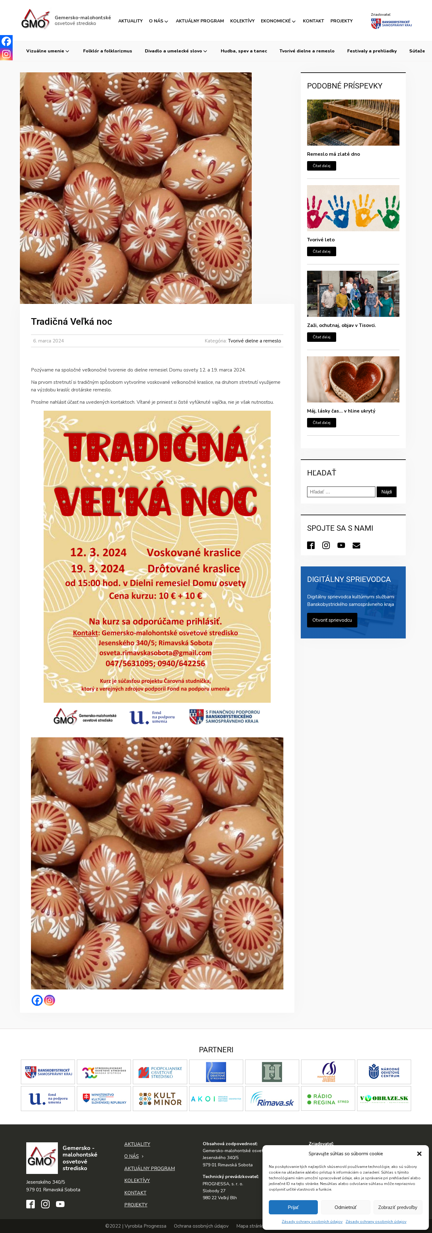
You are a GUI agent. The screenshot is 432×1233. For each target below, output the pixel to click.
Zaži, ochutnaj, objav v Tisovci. (341, 325)
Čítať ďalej (321, 165)
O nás (156, 21)
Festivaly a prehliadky (372, 51)
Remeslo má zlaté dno (333, 154)
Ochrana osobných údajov (201, 1226)
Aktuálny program (200, 21)
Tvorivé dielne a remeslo (307, 51)
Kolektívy (242, 21)
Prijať (293, 1207)
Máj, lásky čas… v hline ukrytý (341, 411)
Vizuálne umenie (45, 51)
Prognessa (155, 1226)
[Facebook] (37, 1000)
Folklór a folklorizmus (107, 51)
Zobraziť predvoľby (397, 1207)
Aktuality (130, 21)
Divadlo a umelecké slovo (173, 51)
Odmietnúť (346, 1207)
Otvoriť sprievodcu (332, 620)
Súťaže (417, 51)
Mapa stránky (250, 1226)
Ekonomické (276, 21)
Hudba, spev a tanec (244, 51)
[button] (419, 1154)
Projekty (341, 21)
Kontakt (313, 21)
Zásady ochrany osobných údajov (312, 1221)
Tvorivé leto (321, 240)
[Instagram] (49, 1000)
